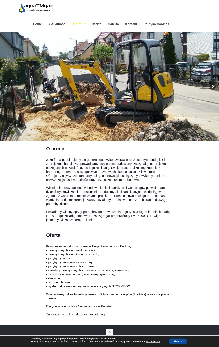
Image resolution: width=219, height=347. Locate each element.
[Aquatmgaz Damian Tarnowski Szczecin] (36, 8)
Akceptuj (178, 341)
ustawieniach (153, 341)
